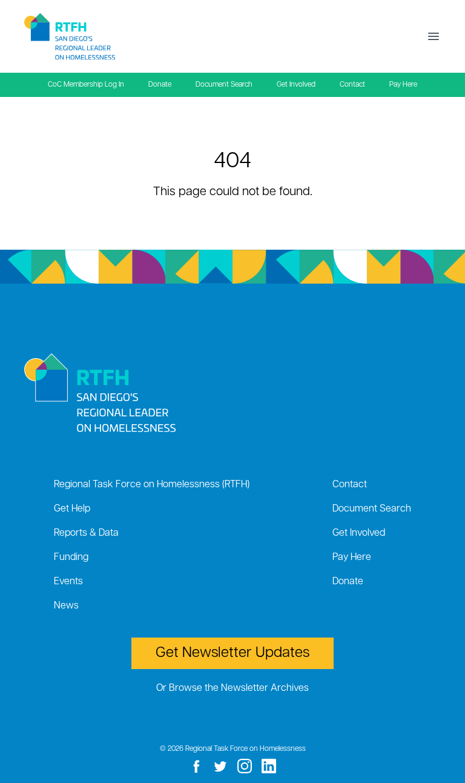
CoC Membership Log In (86, 84)
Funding (71, 557)
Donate (159, 84)
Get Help (72, 509)
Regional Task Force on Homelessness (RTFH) (151, 485)
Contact (352, 84)
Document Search (224, 84)
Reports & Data (86, 533)
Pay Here (403, 84)
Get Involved (296, 84)
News (66, 606)
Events (68, 582)
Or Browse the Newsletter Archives (232, 688)
